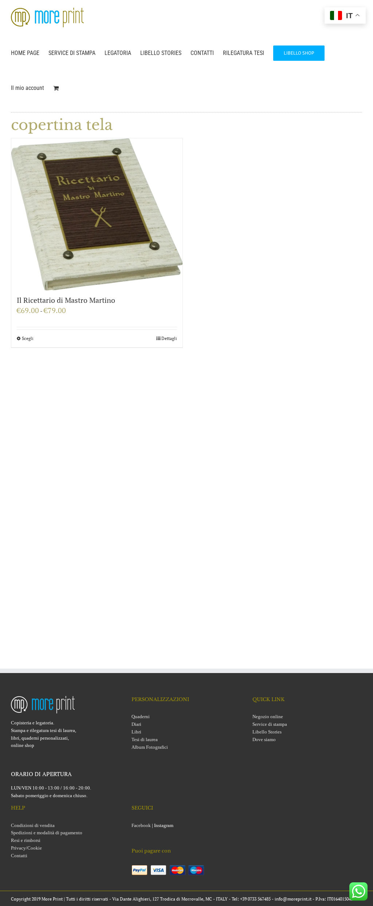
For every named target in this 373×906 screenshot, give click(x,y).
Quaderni (140, 716)
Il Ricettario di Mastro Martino (66, 300)
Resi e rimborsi (25, 840)
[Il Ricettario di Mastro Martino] (96, 214)
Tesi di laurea (144, 739)
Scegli (28, 338)
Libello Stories (267, 732)
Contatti (19, 855)
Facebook (141, 825)
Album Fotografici (149, 747)
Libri (136, 732)
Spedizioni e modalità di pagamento (46, 832)
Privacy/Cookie (26, 848)
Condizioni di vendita (33, 825)
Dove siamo (264, 739)
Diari (136, 724)
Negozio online (267, 716)
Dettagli (169, 338)
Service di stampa (269, 724)
